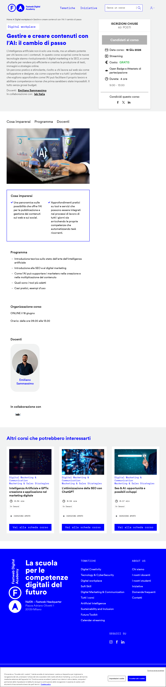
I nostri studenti (141, 580)
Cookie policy (46, 684)
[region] (83, 677)
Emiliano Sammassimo (32, 90)
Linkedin (123, 642)
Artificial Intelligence (93, 603)
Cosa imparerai (19, 121)
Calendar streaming (93, 620)
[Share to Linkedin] (129, 102)
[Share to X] (123, 102)
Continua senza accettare (155, 670)
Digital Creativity (91, 569)
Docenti (63, 121)
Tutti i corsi (87, 597)
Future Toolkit (89, 614)
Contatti (137, 597)
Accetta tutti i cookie (137, 678)
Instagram (111, 642)
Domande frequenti (143, 592)
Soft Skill (86, 586)
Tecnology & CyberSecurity (97, 575)
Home (9, 19)
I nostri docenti (141, 575)
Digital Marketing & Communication (102, 592)
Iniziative (137, 586)
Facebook (117, 642)
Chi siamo (138, 569)
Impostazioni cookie (116, 678)
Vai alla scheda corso (30, 527)
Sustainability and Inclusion (97, 609)
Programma (43, 121)
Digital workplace (23, 19)
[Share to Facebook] (118, 102)
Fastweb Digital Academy (15, 586)
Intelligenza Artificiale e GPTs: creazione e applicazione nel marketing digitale (29, 491)
